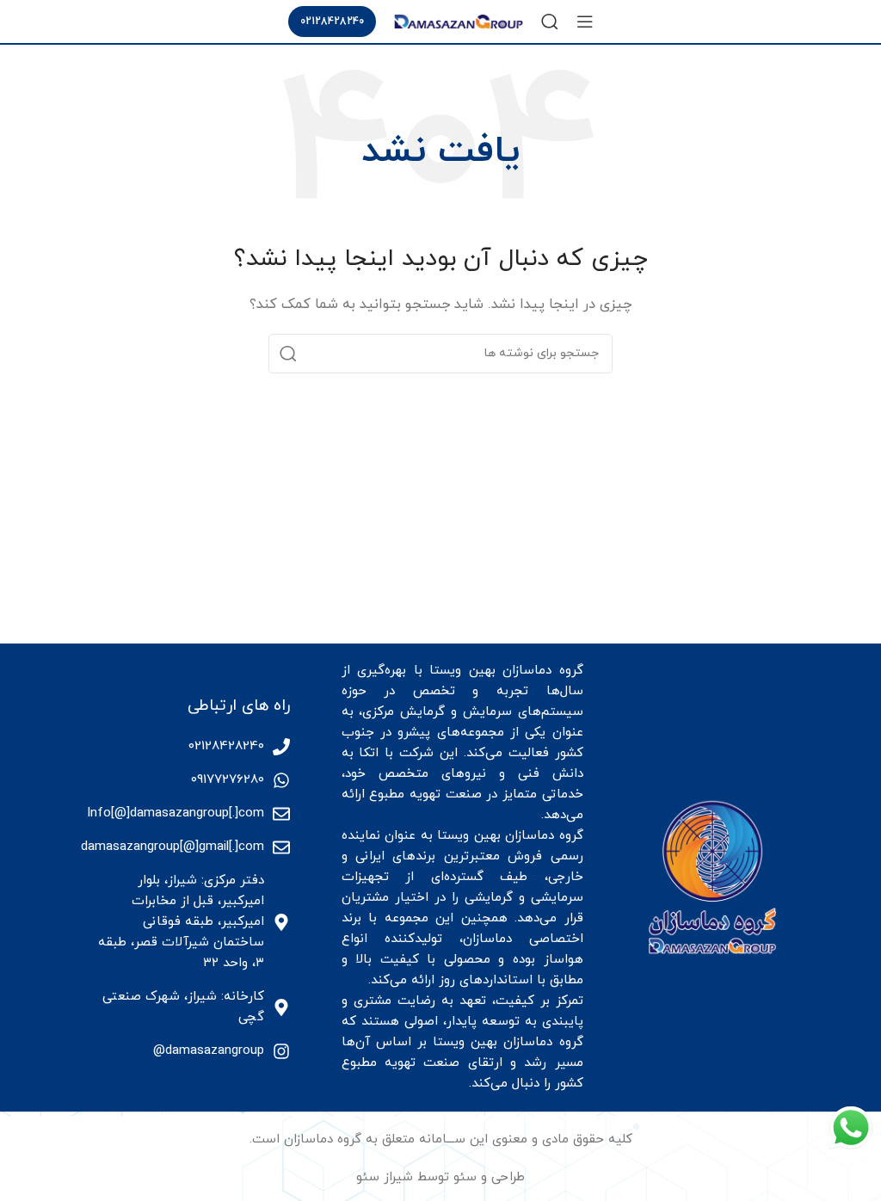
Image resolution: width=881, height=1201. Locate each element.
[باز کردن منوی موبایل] (585, 21)
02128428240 (332, 21)
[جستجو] (550, 21)
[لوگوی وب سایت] (458, 20)
